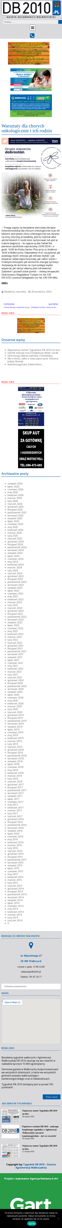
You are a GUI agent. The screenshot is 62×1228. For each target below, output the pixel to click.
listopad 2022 (15, 614)
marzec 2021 (15, 671)
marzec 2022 (15, 637)
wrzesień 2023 (16, 585)
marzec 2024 (15, 567)
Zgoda (32, 1223)
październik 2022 (17, 616)
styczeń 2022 (15, 642)
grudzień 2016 (16, 819)
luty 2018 (13, 778)
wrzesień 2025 (16, 515)
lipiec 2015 (13, 868)
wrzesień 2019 (16, 723)
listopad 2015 (15, 856)
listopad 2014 (15, 891)
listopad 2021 (15, 648)
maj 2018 (13, 770)
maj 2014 (13, 908)
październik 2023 (17, 582)
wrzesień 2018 (16, 758)
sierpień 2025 (15, 518)
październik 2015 (17, 859)
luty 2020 (13, 709)
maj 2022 (13, 631)
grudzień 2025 (16, 506)
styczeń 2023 (15, 608)
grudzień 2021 (16, 645)
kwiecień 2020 (15, 703)
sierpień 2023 (15, 587)
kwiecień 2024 (15, 564)
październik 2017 (17, 790)
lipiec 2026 (13, 486)
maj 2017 (13, 804)
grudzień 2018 (16, 749)
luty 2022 (13, 639)
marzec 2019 (15, 741)
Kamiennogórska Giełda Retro (25, 364)
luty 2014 (13, 917)
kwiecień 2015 (15, 877)
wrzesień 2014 (16, 897)
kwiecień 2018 (15, 773)
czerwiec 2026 (15, 489)
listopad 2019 (15, 718)
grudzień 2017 (16, 784)
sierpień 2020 (15, 692)
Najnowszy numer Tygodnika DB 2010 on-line (34, 350)
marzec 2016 (15, 845)
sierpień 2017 (15, 796)
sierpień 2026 (15, 483)
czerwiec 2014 (15, 906)
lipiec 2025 (13, 521)
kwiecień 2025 (15, 530)
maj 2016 (13, 839)
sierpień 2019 (15, 726)
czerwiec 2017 (15, 802)
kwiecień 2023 (15, 599)
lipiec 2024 (13, 556)
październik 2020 (17, 686)
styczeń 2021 (15, 677)
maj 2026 (13, 492)
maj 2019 (13, 735)
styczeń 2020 (15, 712)
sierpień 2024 (15, 553)
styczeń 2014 (15, 920)
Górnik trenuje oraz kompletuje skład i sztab (33, 352)
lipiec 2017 (13, 799)
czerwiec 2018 (15, 767)
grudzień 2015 (16, 853)
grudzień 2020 (16, 680)
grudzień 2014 (16, 888)
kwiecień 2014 (15, 911)
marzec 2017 (15, 810)
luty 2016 (13, 848)
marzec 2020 (15, 706)
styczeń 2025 (15, 538)
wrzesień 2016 (16, 828)
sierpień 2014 (15, 900)
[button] (32, 28)
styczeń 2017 (15, 816)
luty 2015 (13, 882)
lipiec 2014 (13, 903)
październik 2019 (17, 720)
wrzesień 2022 (16, 619)
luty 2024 (13, 570)
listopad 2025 (15, 509)
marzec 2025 (15, 532)
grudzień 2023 (16, 576)
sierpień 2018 (15, 761)
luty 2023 (13, 605)
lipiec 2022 (13, 625)
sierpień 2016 (15, 830)
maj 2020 (13, 700)
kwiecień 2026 (15, 495)
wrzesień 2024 (16, 550)
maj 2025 (13, 527)
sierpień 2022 (15, 622)
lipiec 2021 (13, 660)
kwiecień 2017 (15, 807)
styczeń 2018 (15, 781)
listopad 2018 (15, 752)
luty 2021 (13, 674)
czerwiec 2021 (15, 663)
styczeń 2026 (15, 504)
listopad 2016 (15, 822)
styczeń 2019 (15, 747)
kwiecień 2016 (15, 842)
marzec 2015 (15, 880)
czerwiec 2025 (15, 524)
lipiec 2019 (13, 729)
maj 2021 (13, 665)
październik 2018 (17, 755)
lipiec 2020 (13, 694)
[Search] (60, 22)
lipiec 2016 (13, 833)
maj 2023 (13, 596)
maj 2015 (13, 874)
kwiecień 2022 (15, 634)
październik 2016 (17, 825)
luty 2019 (13, 744)
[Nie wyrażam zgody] (58, 1218)
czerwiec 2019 (15, 732)
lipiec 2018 (13, 764)
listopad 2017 (15, 787)
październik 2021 (17, 651)
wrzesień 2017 (16, 793)
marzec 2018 (15, 775)
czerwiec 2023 (15, 593)
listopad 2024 (15, 544)
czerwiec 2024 (15, 559)
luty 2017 (13, 813)
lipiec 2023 (13, 590)
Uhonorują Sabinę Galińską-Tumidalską (30, 355)
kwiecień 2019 (15, 738)
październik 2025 (17, 512)
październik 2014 (17, 894)
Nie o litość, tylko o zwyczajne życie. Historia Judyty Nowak (33, 360)
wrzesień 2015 (16, 862)
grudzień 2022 (16, 610)
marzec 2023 (15, 602)
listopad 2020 (15, 683)
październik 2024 (17, 547)
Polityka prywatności (15, 986)
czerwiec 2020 (15, 697)
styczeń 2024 (15, 573)
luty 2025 (13, 535)
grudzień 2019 (16, 715)
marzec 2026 (15, 498)
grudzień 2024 (16, 541)
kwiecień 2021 (15, 668)
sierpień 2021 (15, 657)
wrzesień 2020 (16, 689)
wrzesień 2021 (16, 654)
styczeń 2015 (15, 885)
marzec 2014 (15, 914)
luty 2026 (13, 501)
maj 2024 (13, 561)
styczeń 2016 (15, 851)
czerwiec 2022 (15, 628)
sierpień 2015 (15, 865)
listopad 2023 (15, 579)
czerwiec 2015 (15, 871)
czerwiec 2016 (15, 836)
